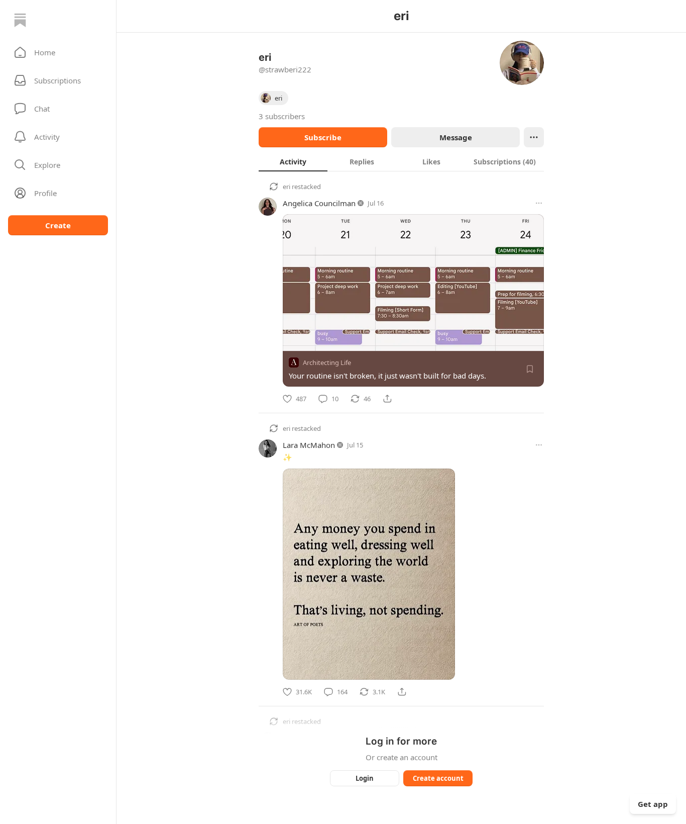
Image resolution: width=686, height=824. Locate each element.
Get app (653, 804)
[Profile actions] (534, 137)
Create (58, 225)
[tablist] (401, 161)
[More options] (539, 203)
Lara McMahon (309, 445)
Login (365, 778)
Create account (438, 778)
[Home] (20, 20)
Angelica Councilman (319, 203)
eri (286, 186)
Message (455, 137)
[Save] (530, 369)
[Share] (387, 399)
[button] (58, 52)
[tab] (293, 161)
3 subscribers (282, 116)
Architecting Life (327, 362)
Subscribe (322, 137)
